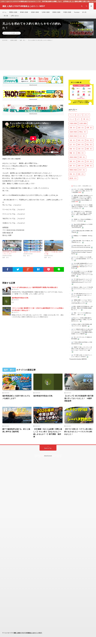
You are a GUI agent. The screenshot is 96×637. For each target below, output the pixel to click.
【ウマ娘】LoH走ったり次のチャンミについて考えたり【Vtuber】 (81, 355)
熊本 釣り (81, 161)
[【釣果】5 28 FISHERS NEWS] (32, 245)
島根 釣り (73, 148)
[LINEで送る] (59, 269)
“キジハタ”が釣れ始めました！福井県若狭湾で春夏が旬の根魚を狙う (35, 287)
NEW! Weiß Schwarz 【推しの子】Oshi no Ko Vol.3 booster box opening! (81, 246)
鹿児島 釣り (73, 178)
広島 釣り (81, 148)
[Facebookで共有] (7, 269)
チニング (72, 119)
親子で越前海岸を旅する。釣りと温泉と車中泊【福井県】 (16, 430)
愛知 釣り (81, 153)
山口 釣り (73, 144)
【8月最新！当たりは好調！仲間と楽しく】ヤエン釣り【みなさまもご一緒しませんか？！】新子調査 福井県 (47, 433)
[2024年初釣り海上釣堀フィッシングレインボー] (11, 245)
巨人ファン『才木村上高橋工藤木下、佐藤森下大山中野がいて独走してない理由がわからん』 (81, 319)
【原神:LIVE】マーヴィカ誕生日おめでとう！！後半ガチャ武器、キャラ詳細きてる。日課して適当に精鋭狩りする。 (81, 213)
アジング (72, 115)
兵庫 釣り (89, 127)
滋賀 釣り (73, 161)
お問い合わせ (15, 15)
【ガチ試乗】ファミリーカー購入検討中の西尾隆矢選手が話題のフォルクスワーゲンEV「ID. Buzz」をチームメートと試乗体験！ (82, 274)
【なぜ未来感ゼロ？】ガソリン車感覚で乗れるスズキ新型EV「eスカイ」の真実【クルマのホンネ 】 (82, 206)
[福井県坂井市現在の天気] (6, 301)
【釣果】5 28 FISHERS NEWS (32, 252)
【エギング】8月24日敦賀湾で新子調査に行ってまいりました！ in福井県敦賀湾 (78, 398)
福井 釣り (16, 33)
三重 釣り (86, 119)
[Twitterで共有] (18, 269)
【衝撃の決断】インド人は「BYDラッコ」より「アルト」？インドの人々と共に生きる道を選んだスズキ (81, 301)
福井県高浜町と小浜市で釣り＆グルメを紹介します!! (16, 397)
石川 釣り (89, 161)
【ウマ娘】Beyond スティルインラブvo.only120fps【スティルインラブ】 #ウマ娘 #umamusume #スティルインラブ (81, 281)
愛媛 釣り (73, 153)
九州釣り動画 (46, 12)
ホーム (4, 12)
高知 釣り (73, 174)
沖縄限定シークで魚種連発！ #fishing (82, 235)
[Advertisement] (48, 55)
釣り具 (84, 12)
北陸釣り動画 (35, 12)
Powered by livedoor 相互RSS (78, 359)
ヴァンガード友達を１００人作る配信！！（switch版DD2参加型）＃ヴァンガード (82, 258)
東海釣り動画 (24, 12)
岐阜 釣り (81, 144)
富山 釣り (89, 140)
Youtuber (77, 12)
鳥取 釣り (81, 174)
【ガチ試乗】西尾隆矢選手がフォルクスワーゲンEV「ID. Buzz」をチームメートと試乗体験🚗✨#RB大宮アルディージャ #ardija (82, 266)
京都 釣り (73, 127)
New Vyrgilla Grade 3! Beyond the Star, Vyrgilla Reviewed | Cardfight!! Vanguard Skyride (82, 252)
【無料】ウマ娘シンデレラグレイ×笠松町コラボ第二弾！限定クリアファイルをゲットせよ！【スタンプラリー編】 (81, 348)
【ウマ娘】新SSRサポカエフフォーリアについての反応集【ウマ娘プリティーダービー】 (81, 295)
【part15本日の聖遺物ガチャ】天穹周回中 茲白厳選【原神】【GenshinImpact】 (81, 226)
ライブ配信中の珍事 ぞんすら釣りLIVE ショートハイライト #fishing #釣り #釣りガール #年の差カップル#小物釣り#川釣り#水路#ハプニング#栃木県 (82, 331)
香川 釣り (82, 170)
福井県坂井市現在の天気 (20, 298)
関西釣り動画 (13, 12)
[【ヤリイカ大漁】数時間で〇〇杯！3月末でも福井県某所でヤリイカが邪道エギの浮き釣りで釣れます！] (6, 311)
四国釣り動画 (56, 12)
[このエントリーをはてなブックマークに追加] (38, 269)
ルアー (78, 119)
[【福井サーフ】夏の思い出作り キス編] (53, 245)
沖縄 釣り (82, 157)
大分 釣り (82, 136)
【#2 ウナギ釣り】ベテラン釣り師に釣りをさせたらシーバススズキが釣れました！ (78, 431)
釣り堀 (6, 15)
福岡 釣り (81, 165)
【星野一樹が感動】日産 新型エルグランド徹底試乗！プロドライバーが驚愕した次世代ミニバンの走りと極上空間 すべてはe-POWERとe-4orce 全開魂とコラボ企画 (82, 198)
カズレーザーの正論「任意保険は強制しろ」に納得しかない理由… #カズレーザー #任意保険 (81, 190)
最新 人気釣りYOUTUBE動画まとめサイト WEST (28, 633)
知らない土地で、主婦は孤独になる (82, 186)
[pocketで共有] (48, 269)
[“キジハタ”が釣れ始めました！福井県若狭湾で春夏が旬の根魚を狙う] (6, 290)
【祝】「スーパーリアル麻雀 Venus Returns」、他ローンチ (81, 313)
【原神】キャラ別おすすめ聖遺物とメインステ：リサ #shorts (81, 220)
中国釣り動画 (67, 12)
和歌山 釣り (83, 132)
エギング (79, 115)
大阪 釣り (73, 140)
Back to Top (47, 448)
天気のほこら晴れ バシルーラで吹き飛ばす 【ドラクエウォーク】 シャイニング (82, 287)
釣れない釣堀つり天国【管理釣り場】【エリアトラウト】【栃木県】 (81, 325)
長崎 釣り (89, 165)
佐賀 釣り (81, 127)
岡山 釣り (89, 144)
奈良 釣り (81, 140)
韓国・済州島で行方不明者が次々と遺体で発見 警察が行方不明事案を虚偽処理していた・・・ (81, 308)
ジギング (86, 115)
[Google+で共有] (28, 269)
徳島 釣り (89, 148)
